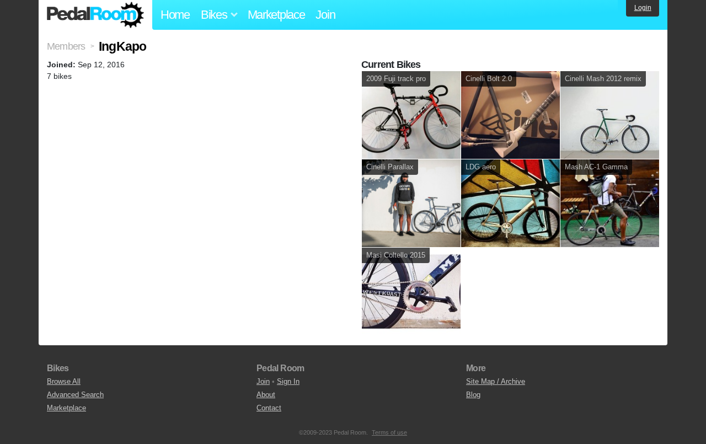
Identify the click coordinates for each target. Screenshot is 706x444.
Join (325, 15)
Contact (268, 408)
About (265, 394)
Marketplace (276, 15)
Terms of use (389, 432)
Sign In (288, 381)
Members (66, 46)
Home (175, 15)
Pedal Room (95, 15)
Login (642, 8)
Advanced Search (75, 394)
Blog (473, 394)
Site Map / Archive (495, 381)
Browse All (64, 381)
